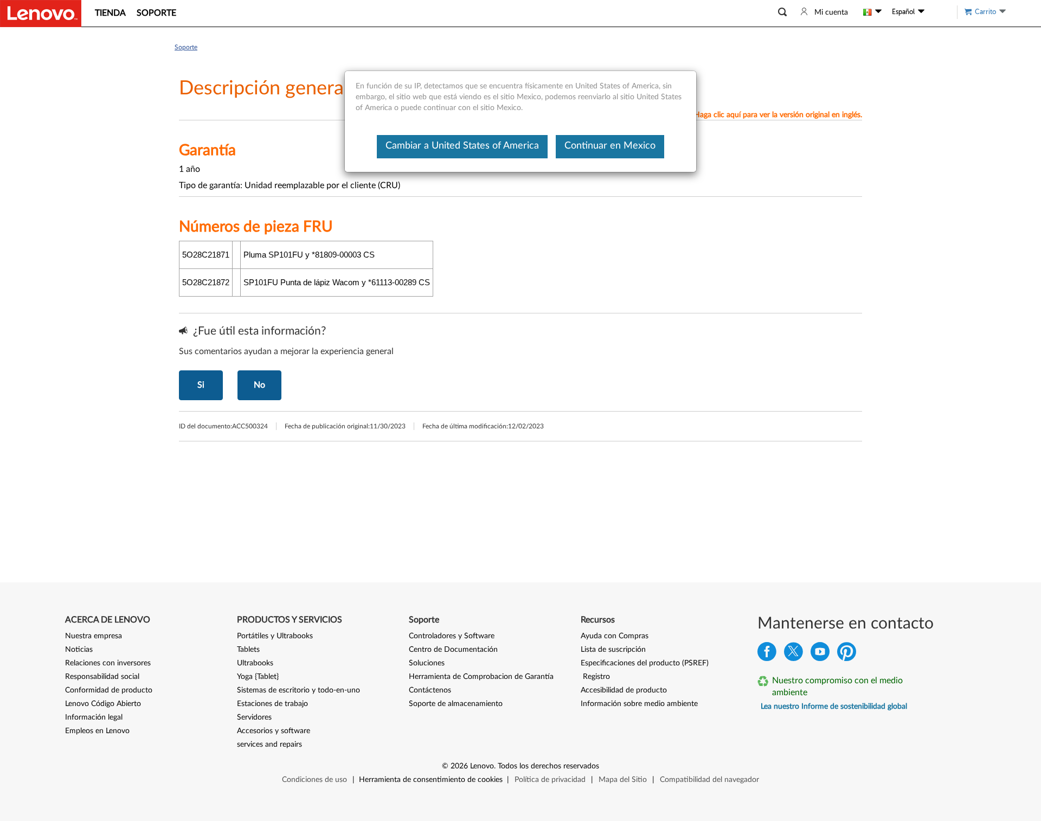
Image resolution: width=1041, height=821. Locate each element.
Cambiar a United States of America (462, 146)
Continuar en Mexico (610, 146)
